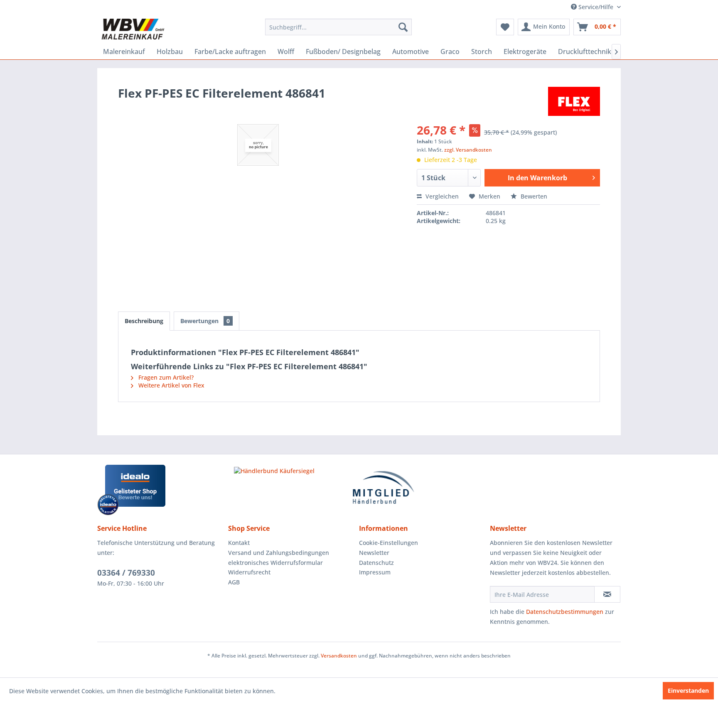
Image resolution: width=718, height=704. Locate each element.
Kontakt (239, 543)
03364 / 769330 (126, 572)
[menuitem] (338, 27)
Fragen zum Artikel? (165, 377)
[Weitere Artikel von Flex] (574, 101)
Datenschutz (376, 563)
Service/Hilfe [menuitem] (596, 7)
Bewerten (533, 196)
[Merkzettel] (505, 27)
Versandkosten (339, 655)
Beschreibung (144, 321)
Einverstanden (688, 690)
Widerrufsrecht (249, 572)
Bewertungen (205, 321)
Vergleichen (441, 196)
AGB (234, 582)
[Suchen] (403, 27)
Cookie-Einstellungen (388, 543)
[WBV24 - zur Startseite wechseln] (132, 29)
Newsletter (374, 553)
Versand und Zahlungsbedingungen (278, 553)
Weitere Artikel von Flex (170, 385)
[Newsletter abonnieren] (607, 594)
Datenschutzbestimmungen (564, 612)
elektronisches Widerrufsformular (275, 563)
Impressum (375, 572)
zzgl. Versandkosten (468, 149)
